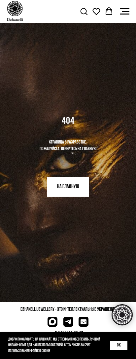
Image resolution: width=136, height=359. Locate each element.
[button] (84, 11)
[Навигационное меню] (124, 11)
